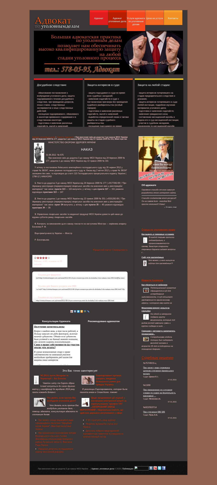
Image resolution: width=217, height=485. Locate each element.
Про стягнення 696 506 (154, 412)
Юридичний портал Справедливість (110, 250)
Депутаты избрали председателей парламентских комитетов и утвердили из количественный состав (103, 433)
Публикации (127, 469)
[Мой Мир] (85, 311)
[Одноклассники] (81, 311)
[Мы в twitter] (159, 469)
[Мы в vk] (151, 469)
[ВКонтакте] (75, 311)
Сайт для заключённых (153, 257)
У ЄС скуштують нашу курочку (100, 420)
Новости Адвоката (65, 137)
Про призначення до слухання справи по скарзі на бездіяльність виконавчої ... (159, 393)
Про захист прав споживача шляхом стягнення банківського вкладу (158, 370)
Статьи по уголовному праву (158, 229)
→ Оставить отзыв (170, 207)
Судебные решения (157, 358)
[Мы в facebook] (164, 469)
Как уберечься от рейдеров (154, 285)
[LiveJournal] (88, 311)
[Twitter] (78, 311)
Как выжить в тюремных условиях (158, 234)
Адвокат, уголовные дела (56, 23)
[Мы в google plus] (155, 469)
